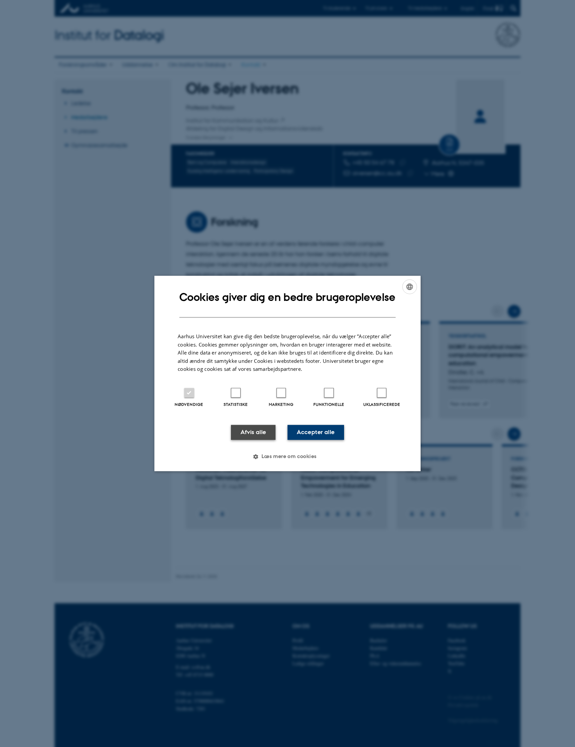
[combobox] (409, 286)
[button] (287, 457)
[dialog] (287, 373)
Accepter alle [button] (315, 432)
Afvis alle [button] (253, 432)
